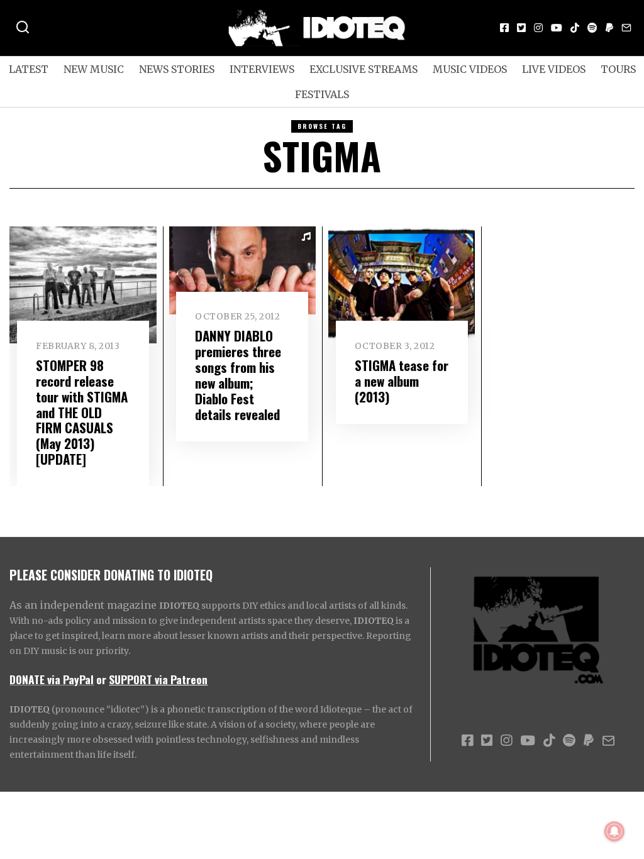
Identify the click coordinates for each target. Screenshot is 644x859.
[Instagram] (538, 27)
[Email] (626, 27)
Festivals (322, 94)
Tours (618, 69)
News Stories (176, 69)
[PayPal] (609, 27)
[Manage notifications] (614, 831)
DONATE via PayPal (51, 679)
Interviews (262, 69)
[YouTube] (556, 27)
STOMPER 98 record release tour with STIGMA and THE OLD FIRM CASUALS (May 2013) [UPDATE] (82, 412)
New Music (94, 69)
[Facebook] (504, 27)
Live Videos (554, 69)
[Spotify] (592, 27)
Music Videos (470, 69)
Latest (28, 69)
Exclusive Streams (363, 69)
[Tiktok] (574, 27)
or (101, 679)
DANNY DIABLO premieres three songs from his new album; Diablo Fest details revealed (238, 375)
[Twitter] (521, 27)
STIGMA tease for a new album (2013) (401, 380)
